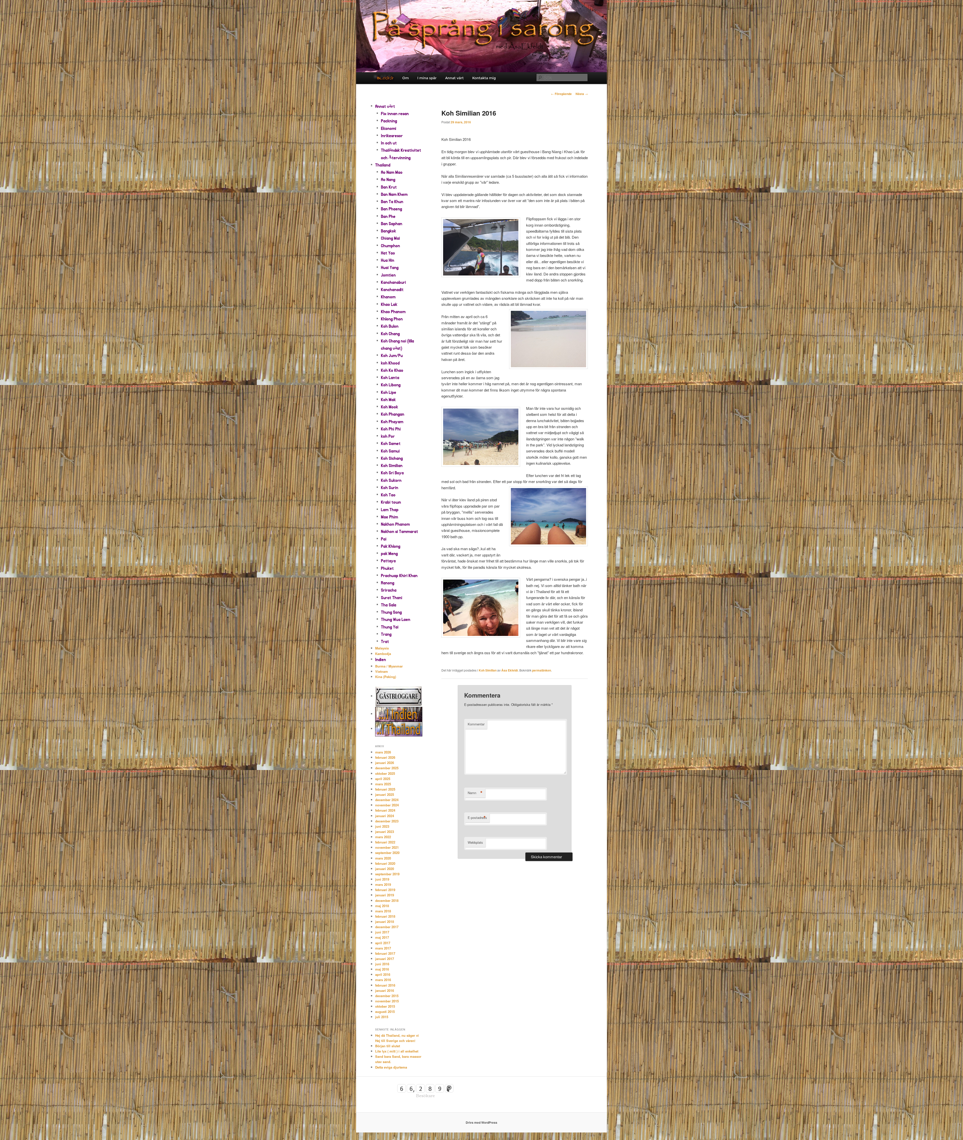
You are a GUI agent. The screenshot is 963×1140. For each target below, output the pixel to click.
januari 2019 (384, 895)
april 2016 (382, 974)
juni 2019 (382, 879)
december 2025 (386, 768)
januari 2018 (384, 921)
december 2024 (386, 799)
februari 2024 (385, 810)
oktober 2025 (385, 773)
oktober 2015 (385, 1006)
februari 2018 (385, 916)
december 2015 (386, 995)
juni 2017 (382, 932)
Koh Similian (488, 670)
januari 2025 (384, 794)
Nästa (582, 93)
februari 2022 (385, 842)
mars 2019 (383, 884)
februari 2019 (385, 889)
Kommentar (476, 724)
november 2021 (387, 847)
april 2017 (382, 942)
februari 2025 (385, 789)
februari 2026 (385, 757)
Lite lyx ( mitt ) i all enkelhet (396, 1051)
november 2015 (387, 1001)
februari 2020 (385, 863)
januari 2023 (384, 831)
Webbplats (475, 842)
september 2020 (387, 852)
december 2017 (386, 926)
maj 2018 (382, 905)
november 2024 (387, 805)
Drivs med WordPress (481, 1122)
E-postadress (477, 818)
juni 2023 (382, 826)
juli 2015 (381, 1016)
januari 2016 (384, 990)
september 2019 (387, 874)
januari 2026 (384, 762)
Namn (475, 793)
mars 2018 (383, 911)
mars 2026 (383, 752)
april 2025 (382, 778)
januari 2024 (384, 815)
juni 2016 (382, 964)
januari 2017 (384, 958)
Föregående (561, 93)
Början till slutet (387, 1045)
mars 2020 (383, 858)
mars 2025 (383, 784)
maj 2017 (382, 937)
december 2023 (386, 821)
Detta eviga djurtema (391, 1067)
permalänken (541, 670)
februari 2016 (385, 985)
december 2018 (386, 900)
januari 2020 (384, 868)
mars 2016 (383, 979)
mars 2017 (383, 948)
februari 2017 (385, 953)
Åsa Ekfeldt (509, 670)
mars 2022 (383, 836)
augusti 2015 (385, 1011)
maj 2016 (382, 969)
